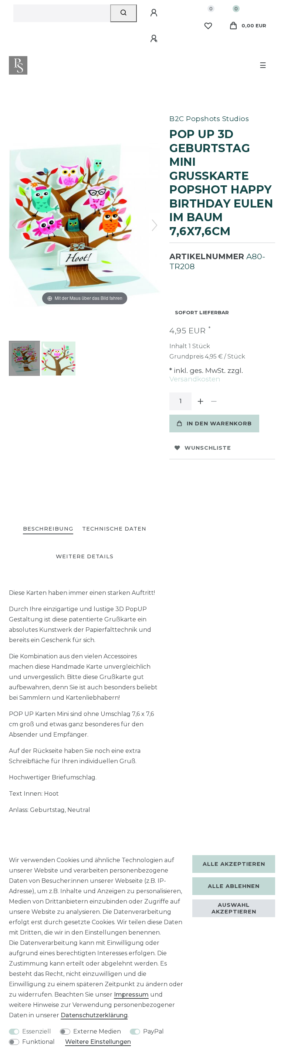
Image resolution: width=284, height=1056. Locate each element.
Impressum (131, 994)
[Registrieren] (155, 39)
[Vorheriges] (15, 225)
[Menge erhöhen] (200, 401)
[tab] (48, 529)
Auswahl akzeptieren (234, 908)
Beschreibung (48, 528)
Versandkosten (194, 379)
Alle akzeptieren (234, 864)
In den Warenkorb (219, 423)
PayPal (153, 1031)
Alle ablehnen (234, 886)
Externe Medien (97, 1031)
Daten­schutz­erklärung (94, 1015)
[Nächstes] (154, 225)
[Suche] (123, 13)
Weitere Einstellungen (98, 1041)
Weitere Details (85, 556)
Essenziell (36, 1031)
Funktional (38, 1041)
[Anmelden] (155, 13)
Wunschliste (208, 448)
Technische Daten (114, 528)
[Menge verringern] (213, 401)
